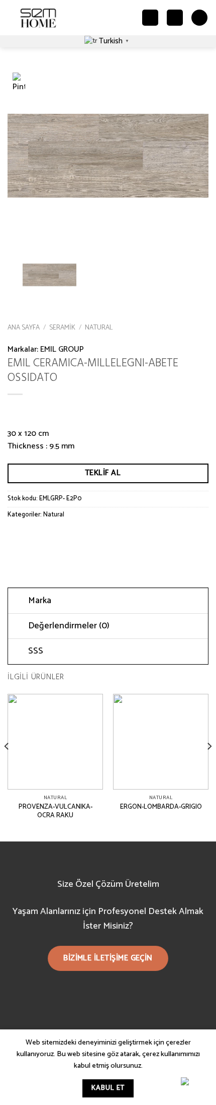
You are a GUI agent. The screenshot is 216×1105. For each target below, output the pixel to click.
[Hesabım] (175, 18)
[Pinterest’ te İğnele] (89, 537)
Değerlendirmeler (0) (69, 626)
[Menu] (199, 18)
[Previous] (7, 766)
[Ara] (150, 18)
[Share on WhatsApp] (17, 537)
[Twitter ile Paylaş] (53, 537)
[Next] (209, 766)
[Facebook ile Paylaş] (35, 537)
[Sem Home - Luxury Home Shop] (38, 17)
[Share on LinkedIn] (107, 537)
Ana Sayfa (24, 327)
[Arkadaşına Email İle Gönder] (71, 537)
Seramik (62, 327)
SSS (35, 651)
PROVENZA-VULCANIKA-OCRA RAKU (55, 811)
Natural (99, 327)
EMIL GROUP (62, 349)
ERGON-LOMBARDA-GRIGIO (161, 807)
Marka (39, 601)
